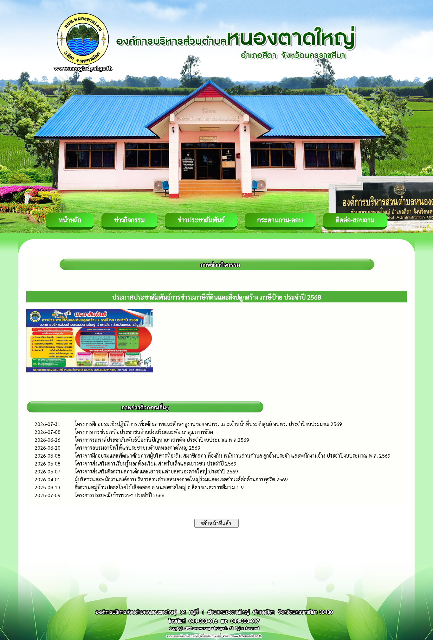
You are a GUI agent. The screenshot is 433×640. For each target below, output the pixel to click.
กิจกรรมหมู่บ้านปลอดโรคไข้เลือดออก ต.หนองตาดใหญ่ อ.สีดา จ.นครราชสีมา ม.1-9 (159, 487)
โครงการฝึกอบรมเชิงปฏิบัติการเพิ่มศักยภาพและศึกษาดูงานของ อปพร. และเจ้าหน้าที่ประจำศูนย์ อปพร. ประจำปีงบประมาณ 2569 (208, 424)
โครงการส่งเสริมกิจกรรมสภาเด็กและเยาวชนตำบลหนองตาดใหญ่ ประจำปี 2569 (156, 471)
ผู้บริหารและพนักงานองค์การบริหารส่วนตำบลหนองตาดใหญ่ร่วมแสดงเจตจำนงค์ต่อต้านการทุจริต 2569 (181, 479)
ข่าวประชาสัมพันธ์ (201, 220)
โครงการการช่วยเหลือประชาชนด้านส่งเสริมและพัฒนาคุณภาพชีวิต (144, 431)
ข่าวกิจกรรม (129, 220)
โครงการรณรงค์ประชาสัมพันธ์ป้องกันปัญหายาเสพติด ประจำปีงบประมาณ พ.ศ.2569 (162, 439)
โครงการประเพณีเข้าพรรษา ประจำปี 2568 (120, 495)
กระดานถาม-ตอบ (280, 220)
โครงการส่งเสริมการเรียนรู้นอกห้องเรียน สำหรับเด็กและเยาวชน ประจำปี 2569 (155, 463)
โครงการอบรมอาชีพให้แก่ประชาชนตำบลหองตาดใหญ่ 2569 (137, 447)
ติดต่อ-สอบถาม (355, 220)
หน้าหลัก (70, 220)
